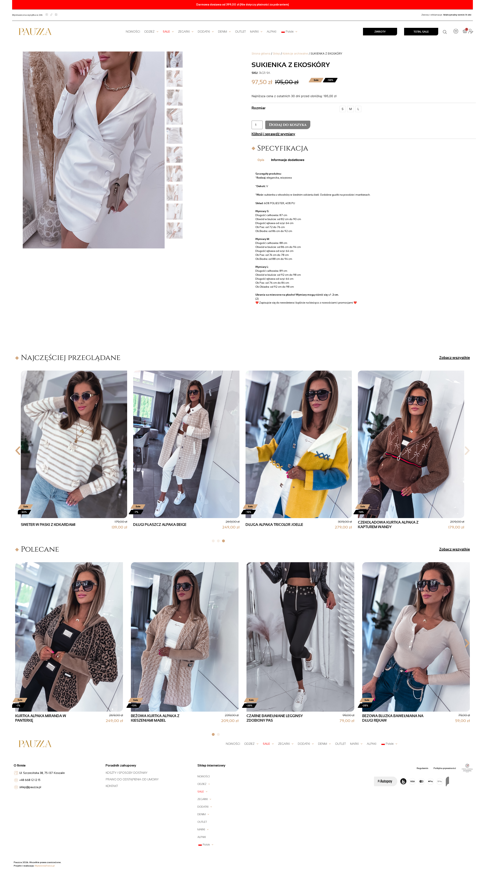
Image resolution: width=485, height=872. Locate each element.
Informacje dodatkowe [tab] (287, 160)
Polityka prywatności (444, 768)
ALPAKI (271, 31)
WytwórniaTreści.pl (45, 865)
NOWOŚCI (133, 31)
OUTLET (240, 31)
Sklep (276, 53)
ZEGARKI (184, 31)
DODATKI (204, 31)
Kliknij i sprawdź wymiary (273, 134)
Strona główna (261, 53)
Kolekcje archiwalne (295, 53)
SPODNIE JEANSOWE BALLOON (57, 718)
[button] (17, 450)
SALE (166, 31)
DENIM (222, 31)
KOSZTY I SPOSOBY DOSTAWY (126, 772)
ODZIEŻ (149, 31)
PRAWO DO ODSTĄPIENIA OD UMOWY (132, 779)
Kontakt (112, 786)
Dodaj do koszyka (288, 124)
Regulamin (422, 768)
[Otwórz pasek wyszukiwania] (445, 31)
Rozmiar (259, 108)
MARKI (254, 31)
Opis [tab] (260, 160)
